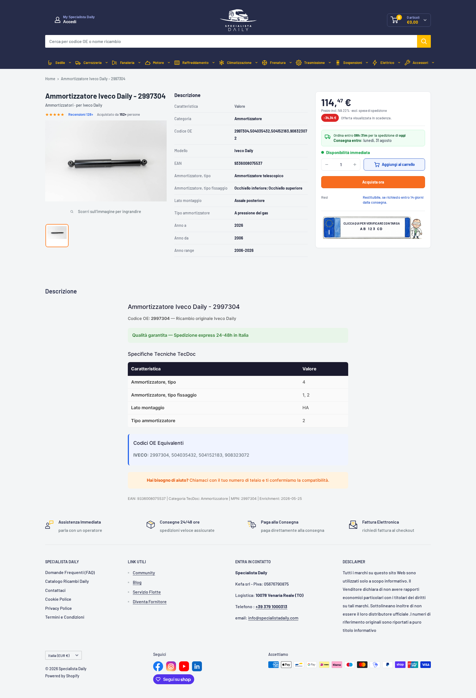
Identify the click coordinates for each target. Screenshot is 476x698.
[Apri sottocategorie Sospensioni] (367, 62)
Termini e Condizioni (64, 616)
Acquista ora (373, 182)
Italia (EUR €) (58, 655)
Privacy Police (58, 608)
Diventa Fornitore (150, 601)
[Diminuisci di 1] (326, 164)
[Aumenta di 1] (355, 164)
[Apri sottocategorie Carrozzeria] (106, 62)
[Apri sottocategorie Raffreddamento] (213, 62)
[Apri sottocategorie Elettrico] (399, 62)
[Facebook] (158, 666)
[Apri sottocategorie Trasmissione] (329, 62)
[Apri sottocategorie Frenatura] (290, 62)
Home (50, 78)
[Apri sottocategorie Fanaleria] (139, 62)
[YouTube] (184, 666)
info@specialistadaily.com (273, 617)
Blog (137, 582)
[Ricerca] (424, 41)
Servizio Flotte (147, 591)
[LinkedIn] (197, 666)
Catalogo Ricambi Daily (67, 581)
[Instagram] (171, 666)
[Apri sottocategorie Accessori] (433, 62)
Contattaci (55, 590)
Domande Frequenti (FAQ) (70, 572)
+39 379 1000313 (271, 606)
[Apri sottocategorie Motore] (169, 62)
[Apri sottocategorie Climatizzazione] (256, 62)
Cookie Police (58, 599)
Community (144, 572)
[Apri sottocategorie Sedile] (70, 62)
